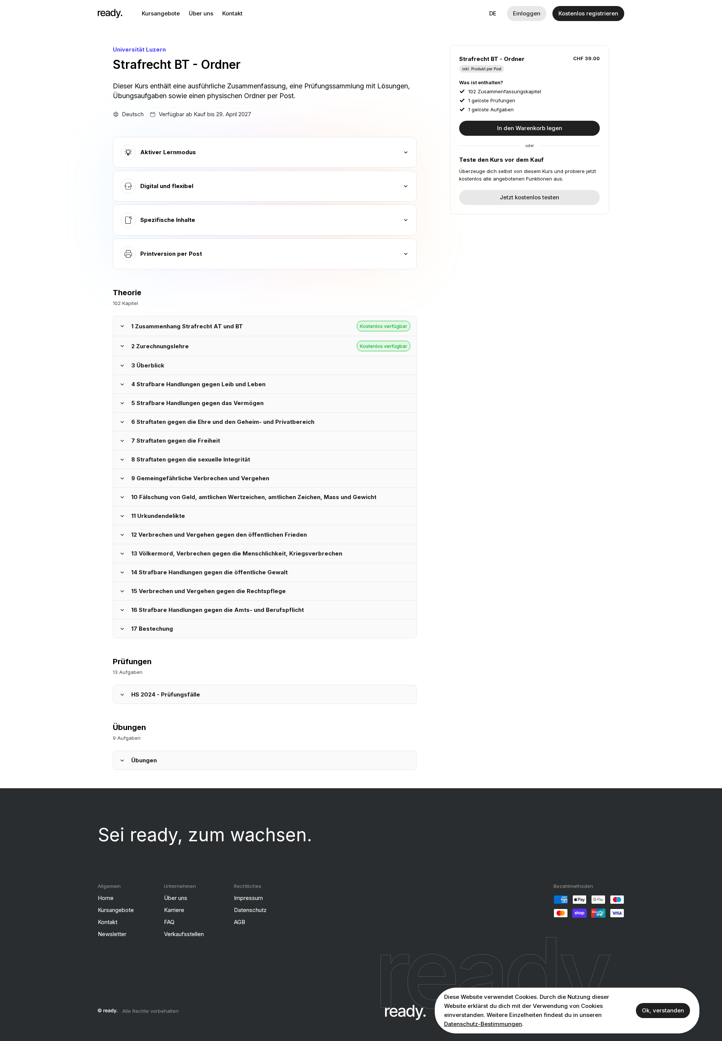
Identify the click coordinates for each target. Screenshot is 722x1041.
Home (106, 897)
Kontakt (232, 13)
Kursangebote (161, 13)
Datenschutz (250, 910)
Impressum (248, 897)
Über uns (201, 13)
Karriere (174, 910)
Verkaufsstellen (184, 934)
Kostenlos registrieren (588, 13)
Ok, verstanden (663, 1010)
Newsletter (112, 934)
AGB (239, 922)
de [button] (492, 13)
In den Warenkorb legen (529, 128)
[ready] (110, 13)
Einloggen (526, 13)
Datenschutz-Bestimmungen (483, 1023)
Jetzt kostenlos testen (529, 197)
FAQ (169, 922)
